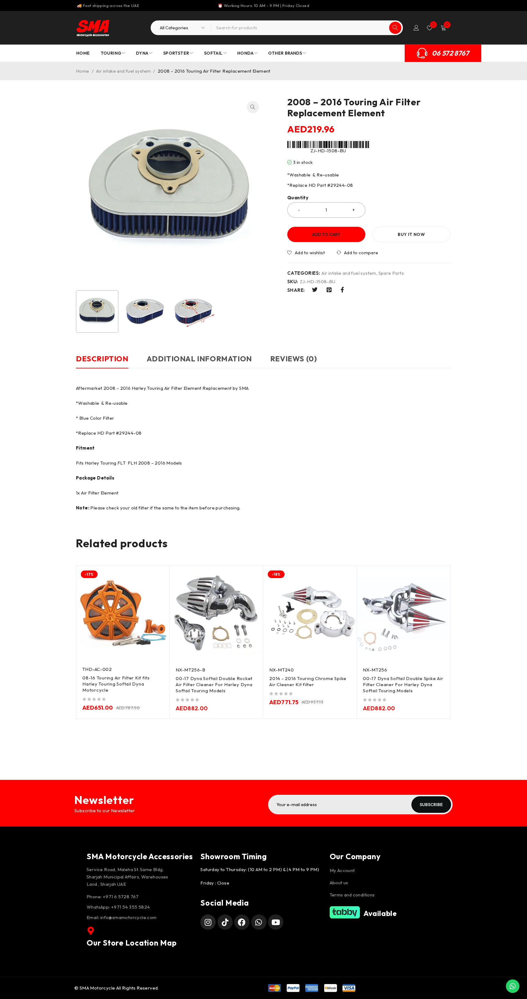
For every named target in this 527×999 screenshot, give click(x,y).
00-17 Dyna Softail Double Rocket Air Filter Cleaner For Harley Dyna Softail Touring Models (214, 684)
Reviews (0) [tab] (293, 358)
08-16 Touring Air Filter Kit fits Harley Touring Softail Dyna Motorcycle (116, 684)
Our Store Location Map (132, 943)
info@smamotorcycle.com (128, 917)
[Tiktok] (225, 922)
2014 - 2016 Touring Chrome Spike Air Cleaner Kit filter (307, 681)
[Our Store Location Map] (91, 931)
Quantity (297, 198)
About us (339, 882)
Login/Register (416, 27)
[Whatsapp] (259, 922)
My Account (342, 870)
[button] (253, 107)
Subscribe (431, 804)
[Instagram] (208, 922)
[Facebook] (241, 922)
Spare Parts (391, 273)
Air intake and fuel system (123, 71)
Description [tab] (102, 358)
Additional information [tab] (199, 358)
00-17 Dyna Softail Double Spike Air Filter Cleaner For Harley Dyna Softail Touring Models (403, 684)
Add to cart (326, 234)
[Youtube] (275, 922)
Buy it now (411, 234)
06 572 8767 (450, 53)
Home (82, 71)
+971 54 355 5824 (130, 907)
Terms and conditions (352, 895)
